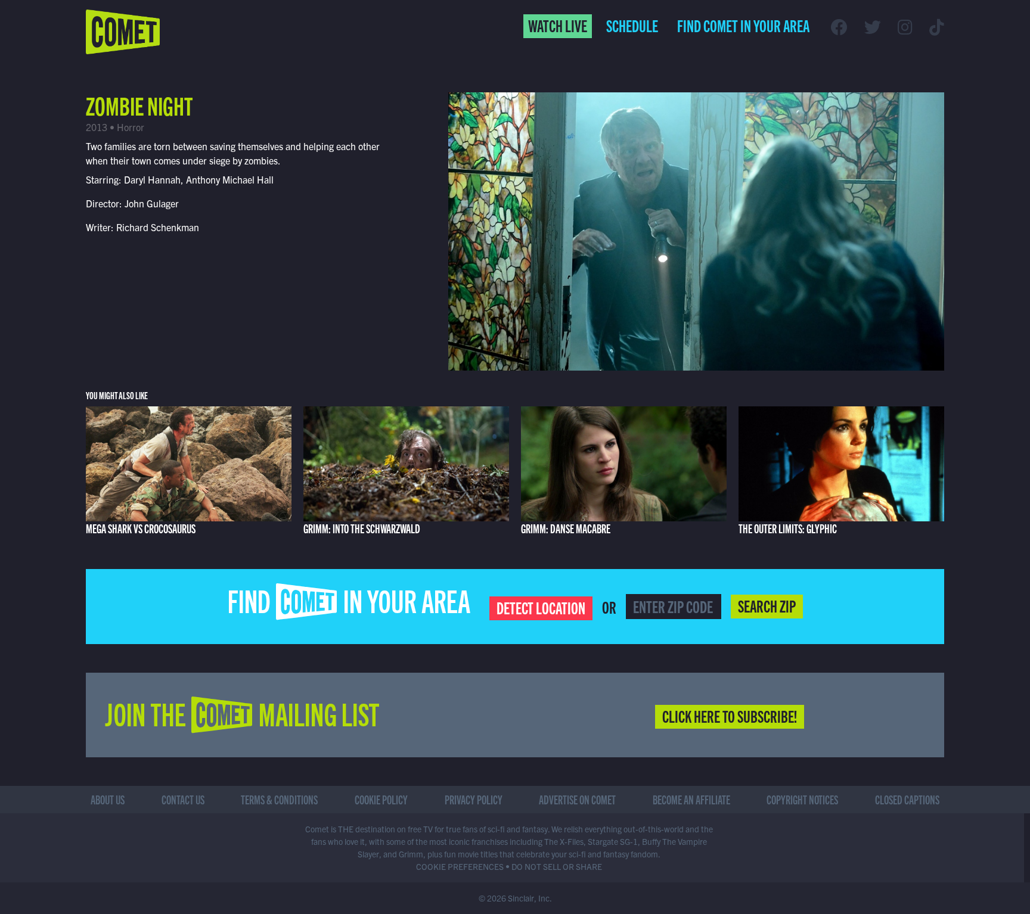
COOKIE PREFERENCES (460, 866)
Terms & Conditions (279, 799)
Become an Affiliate (691, 799)
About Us (108, 799)
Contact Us (183, 799)
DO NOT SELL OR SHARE (556, 866)
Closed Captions (907, 799)
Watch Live (557, 25)
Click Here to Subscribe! (729, 715)
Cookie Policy (381, 799)
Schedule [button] (632, 25)
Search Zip (767, 605)
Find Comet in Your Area (743, 25)
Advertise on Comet (577, 799)
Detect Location (541, 607)
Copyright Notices (802, 799)
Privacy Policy (473, 799)
